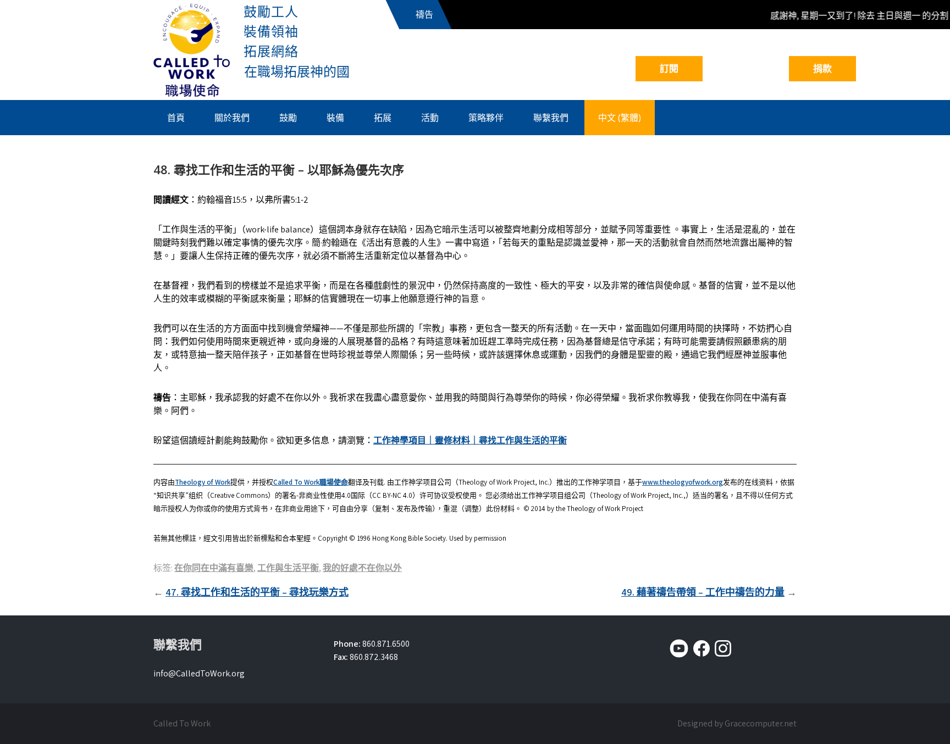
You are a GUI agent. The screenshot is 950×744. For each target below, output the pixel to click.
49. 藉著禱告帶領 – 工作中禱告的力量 (703, 592)
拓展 (382, 118)
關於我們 (232, 118)
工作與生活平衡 (288, 568)
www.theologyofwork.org (682, 482)
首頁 (176, 118)
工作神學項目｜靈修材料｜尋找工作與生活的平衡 (470, 440)
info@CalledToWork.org (199, 673)
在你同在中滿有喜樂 (213, 568)
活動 (430, 118)
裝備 (335, 118)
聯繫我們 (550, 118)
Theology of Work (202, 482)
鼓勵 (288, 118)
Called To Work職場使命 (310, 482)
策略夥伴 (486, 118)
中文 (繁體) (619, 118)
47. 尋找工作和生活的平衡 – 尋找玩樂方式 (257, 592)
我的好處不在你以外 (362, 568)
